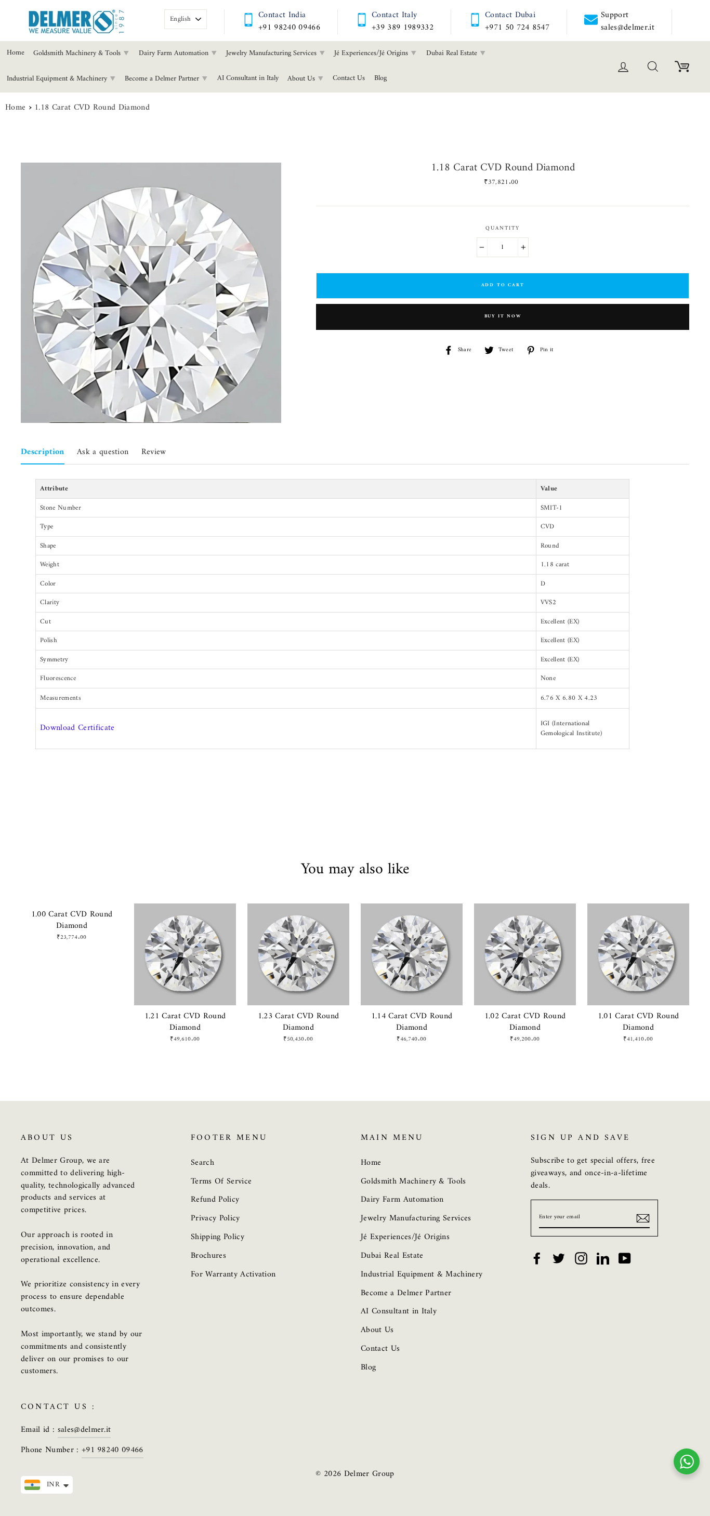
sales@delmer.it (84, 1429)
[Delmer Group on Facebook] (537, 1258)
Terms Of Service (221, 1181)
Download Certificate (77, 728)
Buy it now (502, 316)
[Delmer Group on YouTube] (625, 1258)
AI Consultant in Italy (248, 78)
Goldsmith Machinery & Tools (78, 53)
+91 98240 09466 (289, 27)
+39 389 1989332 (402, 27)
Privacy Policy (215, 1218)
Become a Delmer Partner (163, 78)
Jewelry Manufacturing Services (272, 53)
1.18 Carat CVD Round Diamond (92, 108)
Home (15, 108)
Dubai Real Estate (452, 53)
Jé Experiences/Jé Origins (372, 53)
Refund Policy (215, 1199)
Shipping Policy (217, 1237)
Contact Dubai (510, 15)
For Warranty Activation (233, 1274)
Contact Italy (394, 15)
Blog (380, 78)
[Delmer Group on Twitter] (559, 1258)
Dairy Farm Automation (175, 53)
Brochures (208, 1255)
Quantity (502, 228)
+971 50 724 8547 (517, 27)
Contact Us (349, 78)
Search (202, 1162)
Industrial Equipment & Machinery (421, 1274)
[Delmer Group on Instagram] (581, 1258)
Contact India (282, 15)
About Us (302, 78)
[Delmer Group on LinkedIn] (603, 1258)
